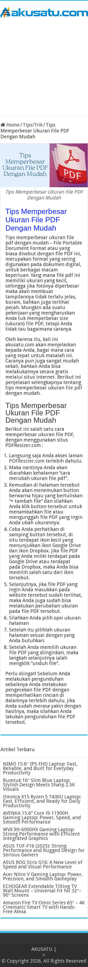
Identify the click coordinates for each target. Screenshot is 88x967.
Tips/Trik (33, 125)
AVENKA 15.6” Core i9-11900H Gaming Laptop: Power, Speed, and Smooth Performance (42, 817)
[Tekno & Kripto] (44, 11)
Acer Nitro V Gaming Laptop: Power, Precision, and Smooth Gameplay (43, 876)
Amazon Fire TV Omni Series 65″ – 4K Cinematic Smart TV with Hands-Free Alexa (44, 907)
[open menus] (6, 13)
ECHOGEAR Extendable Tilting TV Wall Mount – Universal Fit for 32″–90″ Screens (42, 890)
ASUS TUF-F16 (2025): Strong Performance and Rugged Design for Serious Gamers (44, 850)
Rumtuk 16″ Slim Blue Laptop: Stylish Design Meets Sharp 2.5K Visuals (39, 784)
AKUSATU (41, 949)
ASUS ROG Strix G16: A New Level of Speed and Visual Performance (42, 864)
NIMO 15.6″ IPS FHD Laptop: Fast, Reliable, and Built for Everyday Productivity (40, 768)
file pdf (74, 388)
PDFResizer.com (26, 461)
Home (12, 125)
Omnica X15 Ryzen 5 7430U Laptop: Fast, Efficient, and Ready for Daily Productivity (42, 801)
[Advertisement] (44, 67)
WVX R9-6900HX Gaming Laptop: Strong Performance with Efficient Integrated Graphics (41, 834)
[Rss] (44, 955)
